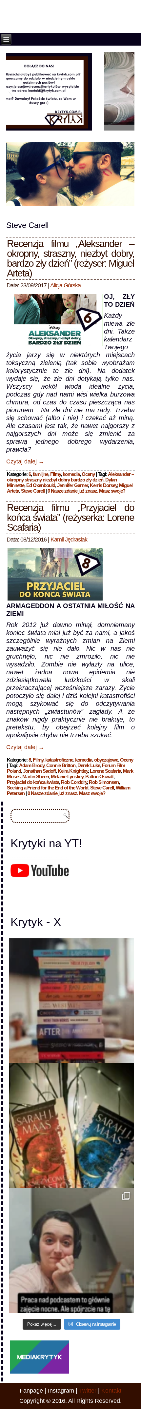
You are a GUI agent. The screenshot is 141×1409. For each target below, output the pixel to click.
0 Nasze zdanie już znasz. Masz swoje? (86, 491)
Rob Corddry (74, 782)
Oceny (88, 474)
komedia (71, 474)
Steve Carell (33, 491)
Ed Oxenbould (40, 485)
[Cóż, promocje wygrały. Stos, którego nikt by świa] (71, 1000)
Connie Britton (60, 765)
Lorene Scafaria (105, 771)
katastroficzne (59, 760)
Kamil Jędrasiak (68, 539)
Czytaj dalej (25, 461)
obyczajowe (106, 760)
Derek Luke (88, 765)
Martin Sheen (35, 776)
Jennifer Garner (72, 485)
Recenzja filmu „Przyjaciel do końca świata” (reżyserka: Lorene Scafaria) (70, 517)
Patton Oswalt (99, 776)
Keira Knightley (73, 771)
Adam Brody (31, 765)
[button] (11, 91)
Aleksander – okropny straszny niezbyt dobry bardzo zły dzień (70, 476)
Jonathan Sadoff (39, 771)
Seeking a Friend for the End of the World (47, 787)
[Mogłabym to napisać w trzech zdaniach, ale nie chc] (71, 1250)
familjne (40, 474)
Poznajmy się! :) (70, 126)
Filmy (55, 474)
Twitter (87, 1390)
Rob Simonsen (104, 782)
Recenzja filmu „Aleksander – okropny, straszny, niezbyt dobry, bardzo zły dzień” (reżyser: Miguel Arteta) (70, 258)
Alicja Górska (65, 285)
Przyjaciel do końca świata (33, 782)
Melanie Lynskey (67, 776)
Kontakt (111, 1390)
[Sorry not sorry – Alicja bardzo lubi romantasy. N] (71, 1125)
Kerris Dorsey (103, 485)
